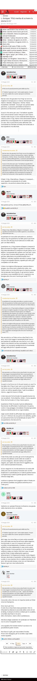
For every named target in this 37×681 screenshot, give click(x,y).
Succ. (24, 643)
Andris (4, 24)
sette (8, 493)
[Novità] (29, 11)
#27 (35, 438)
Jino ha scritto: (6, 86)
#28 (35, 503)
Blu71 (9, 192)
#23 (35, 201)
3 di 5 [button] (18, 643)
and (11, 208)
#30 (35, 581)
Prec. (12, 643)
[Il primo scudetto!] (11, 79)
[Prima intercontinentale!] (30, 144)
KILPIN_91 (10, 428)
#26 (35, 366)
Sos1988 (9, 513)
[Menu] (2, 11)
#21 (35, 82)
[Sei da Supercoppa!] (24, 79)
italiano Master (7, 679)
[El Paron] (14, 79)
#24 (35, 223)
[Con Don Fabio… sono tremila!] (21, 79)
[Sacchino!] (8, 144)
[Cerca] (33, 11)
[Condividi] (32, 82)
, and (12, 639)
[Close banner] (35, 10)
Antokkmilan (11, 72)
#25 (35, 294)
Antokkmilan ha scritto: (8, 150)
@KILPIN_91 (27, 205)
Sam (8, 571)
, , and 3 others (18, 350)
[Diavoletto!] (8, 79)
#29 (35, 522)
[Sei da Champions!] (17, 79)
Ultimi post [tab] (4, 27)
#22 (35, 147)
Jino (8, 137)
